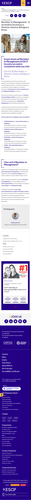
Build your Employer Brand (8, 472)
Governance (5, 407)
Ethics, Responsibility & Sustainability (11, 403)
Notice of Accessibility (21, 482)
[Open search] (23, 3)
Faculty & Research (9, 451)
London (10, 417)
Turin (9, 420)
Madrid (16, 417)
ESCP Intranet (7, 368)
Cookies (7, 485)
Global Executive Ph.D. (7, 439)
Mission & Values (6, 397)
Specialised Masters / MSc (8, 433)
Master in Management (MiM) (9, 431)
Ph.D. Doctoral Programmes (9, 437)
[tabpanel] (15, 284)
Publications (5, 459)
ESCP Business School (9, 393)
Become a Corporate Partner (9, 470)
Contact (5, 354)
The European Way (6, 401)
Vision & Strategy (6, 399)
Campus (5, 414)
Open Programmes (6, 445)
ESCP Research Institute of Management (12, 455)
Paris (4, 420)
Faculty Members (6, 457)
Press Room (6, 363)
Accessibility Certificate (10, 371)
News (4, 357)
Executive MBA (6, 441)
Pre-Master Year (6, 429)
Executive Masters (6, 443)
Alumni (23, 485)
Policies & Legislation (9, 482)
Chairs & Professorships (8, 461)
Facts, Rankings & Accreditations (10, 409)
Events (4, 360)
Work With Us (7, 366)
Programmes (6, 425)
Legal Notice (23, 480)
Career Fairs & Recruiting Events (10, 474)
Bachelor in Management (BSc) (9, 427)
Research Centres (6, 463)
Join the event (15, 46)
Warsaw (15, 420)
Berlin (4, 417)
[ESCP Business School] (6, 3)
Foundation (15, 485)
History (4, 395)
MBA (3, 435)
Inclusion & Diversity (7, 405)
